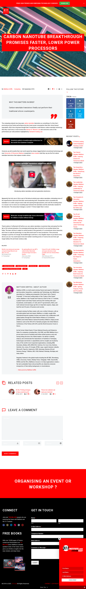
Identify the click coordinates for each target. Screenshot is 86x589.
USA (25, 268)
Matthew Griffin (8, 89)
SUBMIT (35, 562)
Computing (17, 89)
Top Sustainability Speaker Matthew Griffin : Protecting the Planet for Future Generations (78, 256)
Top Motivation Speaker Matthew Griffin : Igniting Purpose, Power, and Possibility (78, 287)
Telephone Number (37, 533)
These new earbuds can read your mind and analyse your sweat (48, 392)
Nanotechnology (44, 266)
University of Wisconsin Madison (14, 153)
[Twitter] (5, 273)
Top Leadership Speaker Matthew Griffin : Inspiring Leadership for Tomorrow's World (78, 186)
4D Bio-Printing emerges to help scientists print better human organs (23, 392)
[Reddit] (15, 273)
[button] (57, 383)
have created (35, 153)
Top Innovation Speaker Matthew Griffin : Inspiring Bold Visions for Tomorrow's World (78, 272)
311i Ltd (14, 583)
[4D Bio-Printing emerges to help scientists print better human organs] (12, 392)
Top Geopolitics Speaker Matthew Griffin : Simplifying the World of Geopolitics (78, 171)
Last (59, 523)
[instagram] (7, 525)
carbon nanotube (29, 123)
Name (33, 518)
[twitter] (19, 525)
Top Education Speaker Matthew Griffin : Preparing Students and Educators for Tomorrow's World (78, 239)
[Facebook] (3, 273)
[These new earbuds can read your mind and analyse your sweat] (37, 392)
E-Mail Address (36, 526)
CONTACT (48, 583)
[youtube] (23, 525)
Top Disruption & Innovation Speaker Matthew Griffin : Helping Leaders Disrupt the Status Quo (78, 202)
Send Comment (10, 454)
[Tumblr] (10, 273)
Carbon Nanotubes (8, 266)
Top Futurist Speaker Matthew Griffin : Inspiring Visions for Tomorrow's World (78, 156)
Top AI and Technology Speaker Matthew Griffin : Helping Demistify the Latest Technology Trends (78, 220)
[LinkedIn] (13, 273)
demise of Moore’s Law (33, 129)
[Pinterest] (8, 273)
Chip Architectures (21, 266)
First (32, 523)
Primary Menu (81, 11)
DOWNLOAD (64, 3)
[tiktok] (15, 525)
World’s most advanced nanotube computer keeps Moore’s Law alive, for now (10, 251)
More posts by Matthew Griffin (27, 370)
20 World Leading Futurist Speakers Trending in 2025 (78, 144)
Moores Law (33, 266)
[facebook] (4, 525)
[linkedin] (11, 525)
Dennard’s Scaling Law (35, 131)
